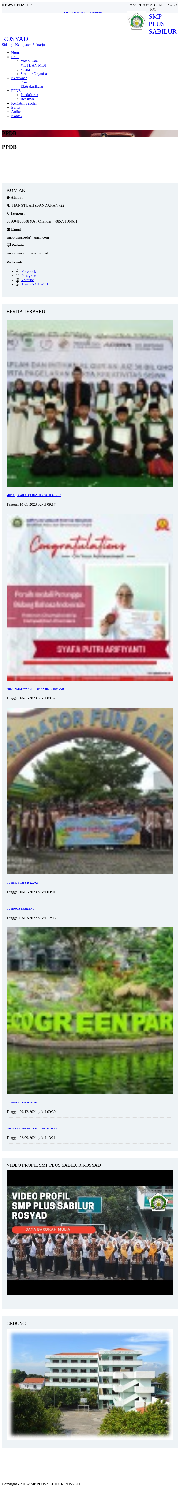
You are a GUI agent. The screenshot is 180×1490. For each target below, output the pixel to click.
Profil (15, 57)
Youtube (27, 280)
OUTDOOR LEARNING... (85, 9)
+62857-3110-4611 (36, 284)
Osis (24, 82)
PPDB (16, 91)
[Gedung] (90, 1439)
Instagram (29, 276)
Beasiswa (28, 99)
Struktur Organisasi (35, 74)
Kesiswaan (19, 78)
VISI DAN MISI (33, 65)
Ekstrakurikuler (32, 86)
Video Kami (30, 61)
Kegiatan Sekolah (24, 103)
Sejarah (26, 69)
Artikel (16, 112)
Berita (15, 107)
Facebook (29, 271)
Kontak (16, 116)
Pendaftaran (29, 95)
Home (15, 53)
